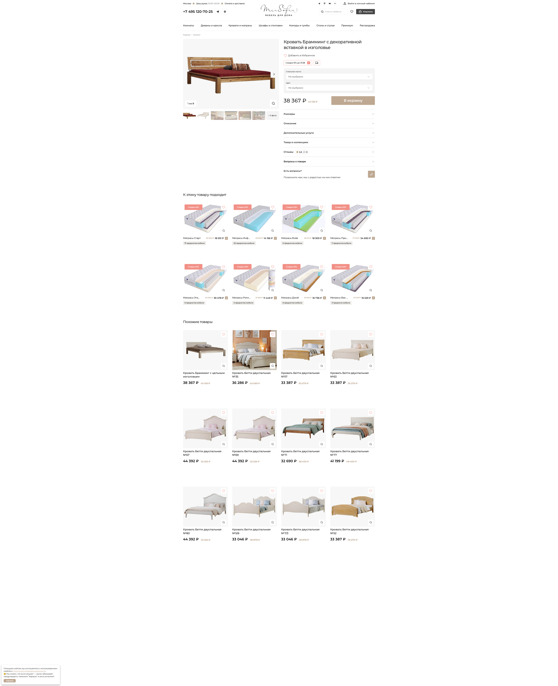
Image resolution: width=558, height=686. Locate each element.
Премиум (347, 25)
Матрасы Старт (192, 238)
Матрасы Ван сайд (339, 297)
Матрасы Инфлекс (241, 238)
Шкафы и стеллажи (270, 25)
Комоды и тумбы (299, 25)
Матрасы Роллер (241, 297)
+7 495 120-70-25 (198, 11)
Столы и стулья (325, 25)
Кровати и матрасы (240, 25)
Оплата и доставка (235, 3)
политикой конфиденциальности (29, 671)
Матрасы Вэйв (289, 238)
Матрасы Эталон (191, 297)
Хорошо (9, 680)
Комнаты (188, 25)
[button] (274, 74)
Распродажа (367, 25)
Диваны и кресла (211, 25)
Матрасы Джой (290, 297)
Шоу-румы (208, 3)
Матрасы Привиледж (339, 238)
